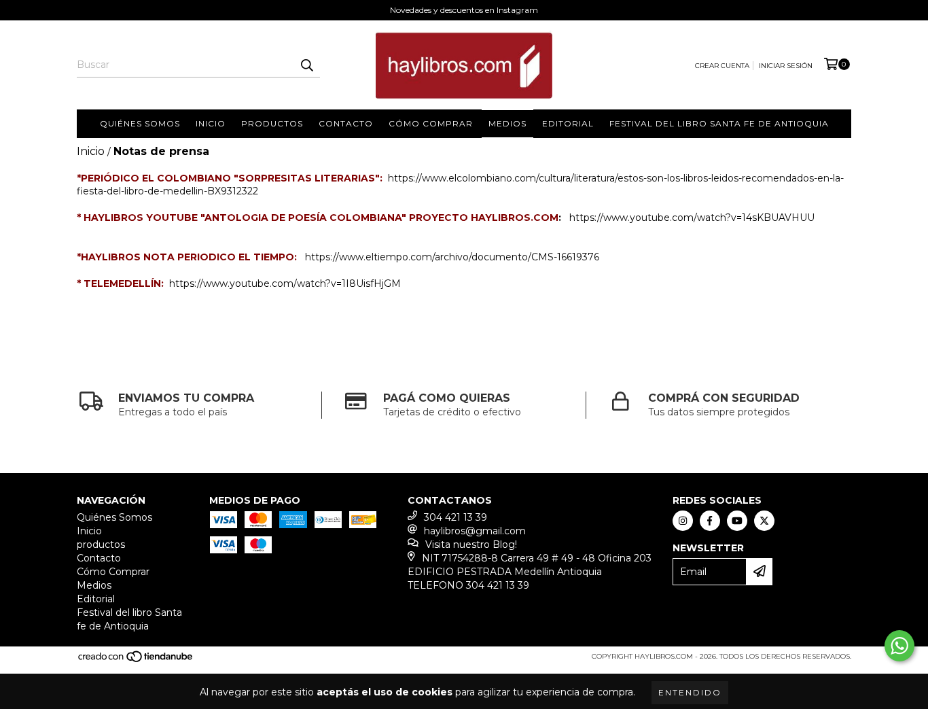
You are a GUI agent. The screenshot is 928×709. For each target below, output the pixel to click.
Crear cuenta (722, 65)
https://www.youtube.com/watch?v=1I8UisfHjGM (285, 283)
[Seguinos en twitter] (764, 521)
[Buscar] (306, 65)
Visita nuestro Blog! (471, 544)
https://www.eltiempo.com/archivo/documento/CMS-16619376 (452, 257)
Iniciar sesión (786, 65)
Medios (507, 123)
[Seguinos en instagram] (683, 521)
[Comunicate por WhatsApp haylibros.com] (899, 645)
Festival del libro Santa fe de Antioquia (719, 123)
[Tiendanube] (136, 661)
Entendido (689, 692)
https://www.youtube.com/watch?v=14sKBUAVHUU (692, 217)
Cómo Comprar (431, 123)
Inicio (211, 123)
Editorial (568, 123)
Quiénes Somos (140, 123)
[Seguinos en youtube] (737, 521)
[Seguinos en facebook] (710, 521)
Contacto (346, 123)
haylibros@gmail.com (475, 531)
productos (272, 123)
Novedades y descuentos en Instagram (464, 10)
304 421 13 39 (455, 517)
